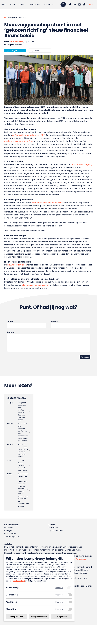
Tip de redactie (55, 530)
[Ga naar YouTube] (74, 4)
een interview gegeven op (18, 141)
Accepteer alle (16, 617)
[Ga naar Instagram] (79, 4)
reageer (14, 50)
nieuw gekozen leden (17, 264)
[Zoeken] (63, 4)
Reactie (10, 332)
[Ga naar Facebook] (70, 4)
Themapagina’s (11, 536)
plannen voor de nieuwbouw (35, 285)
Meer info (59, 588)
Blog (12, 4)
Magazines (53, 527)
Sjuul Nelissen (16, 41)
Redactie (48, 4)
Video (22, 4)
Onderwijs (8, 527)
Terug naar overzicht (17, 17)
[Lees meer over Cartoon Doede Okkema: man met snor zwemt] (19, 465)
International (10, 533)
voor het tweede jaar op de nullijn (47, 202)
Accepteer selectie (39, 617)
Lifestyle (8, 530)
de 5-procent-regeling (81, 164)
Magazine (35, 4)
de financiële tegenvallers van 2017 (28, 135)
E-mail (54, 321)
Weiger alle (62, 617)
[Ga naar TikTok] (84, 4)
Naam (10, 321)
